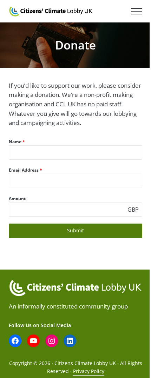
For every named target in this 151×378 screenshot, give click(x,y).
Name (17, 142)
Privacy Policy (88, 371)
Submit (75, 230)
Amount (17, 198)
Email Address (25, 170)
